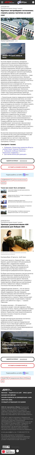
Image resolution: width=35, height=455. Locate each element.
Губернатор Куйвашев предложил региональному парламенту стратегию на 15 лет (20, 201)
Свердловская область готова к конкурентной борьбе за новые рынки (20, 196)
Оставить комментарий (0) (17, 167)
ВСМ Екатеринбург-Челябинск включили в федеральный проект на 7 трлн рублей (19, 212)
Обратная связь (6, 399)
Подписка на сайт (15, 392)
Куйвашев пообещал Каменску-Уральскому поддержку (14, 151)
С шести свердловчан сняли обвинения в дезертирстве (14, 344)
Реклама (4, 392)
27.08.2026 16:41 (5, 220)
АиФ (16, 41)
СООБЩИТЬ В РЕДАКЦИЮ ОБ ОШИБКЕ (13, 402)
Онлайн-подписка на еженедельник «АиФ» (16, 397)
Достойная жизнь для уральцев (15, 154)
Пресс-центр (27, 392)
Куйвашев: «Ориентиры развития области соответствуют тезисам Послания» (17, 148)
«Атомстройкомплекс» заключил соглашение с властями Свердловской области (20, 206)
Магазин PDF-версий (8, 395)
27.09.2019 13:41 (5, 7)
